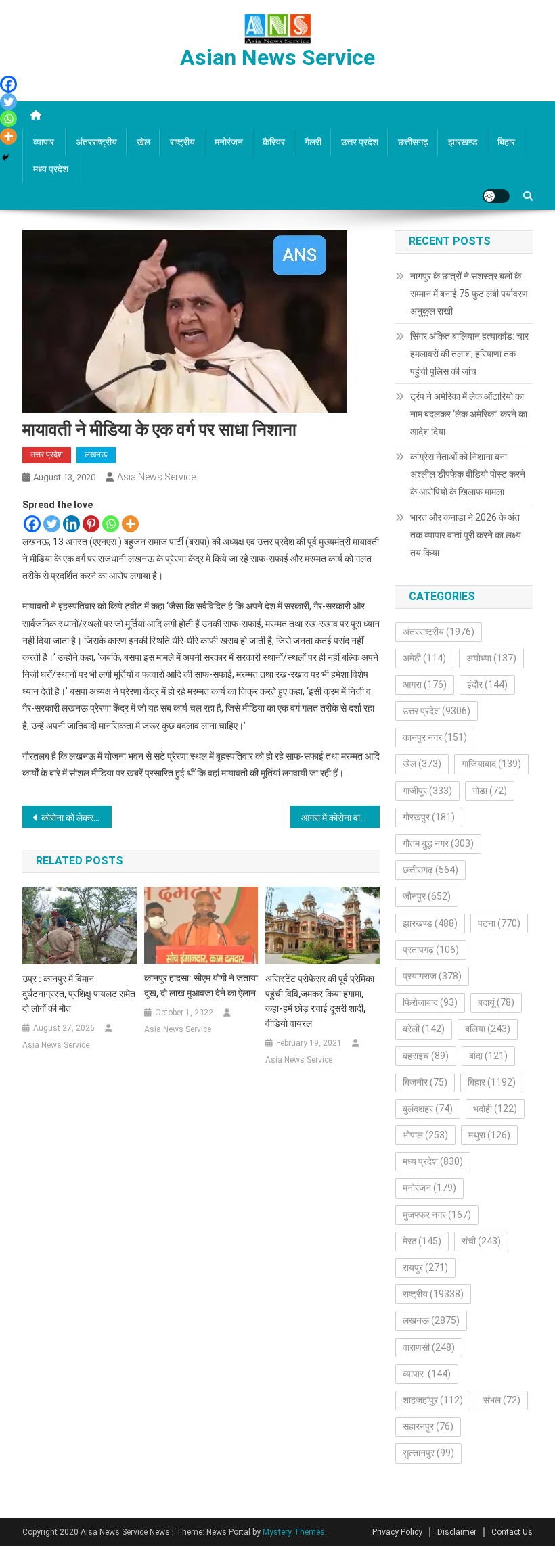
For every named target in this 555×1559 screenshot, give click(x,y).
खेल (143, 142)
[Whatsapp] (110, 523)
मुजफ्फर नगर (437, 1214)
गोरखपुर (429, 817)
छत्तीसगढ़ (413, 142)
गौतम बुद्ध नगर (438, 843)
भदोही (495, 1108)
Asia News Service (156, 476)
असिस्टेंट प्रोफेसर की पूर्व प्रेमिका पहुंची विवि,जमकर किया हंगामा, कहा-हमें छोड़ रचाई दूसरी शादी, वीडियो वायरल (319, 1001)
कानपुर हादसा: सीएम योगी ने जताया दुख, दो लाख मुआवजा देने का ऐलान (201, 985)
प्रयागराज (432, 976)
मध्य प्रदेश (50, 169)
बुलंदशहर (428, 1108)
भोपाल (425, 1135)
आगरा (425, 684)
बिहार (506, 142)
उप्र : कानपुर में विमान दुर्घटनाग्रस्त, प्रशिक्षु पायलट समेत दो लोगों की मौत (78, 993)
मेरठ (422, 1241)
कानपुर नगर (435, 737)
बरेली (424, 1028)
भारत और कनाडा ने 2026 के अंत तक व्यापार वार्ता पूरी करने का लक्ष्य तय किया (465, 535)
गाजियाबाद (491, 763)
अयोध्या (491, 658)
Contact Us (512, 1532)
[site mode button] (496, 196)
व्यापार (44, 142)
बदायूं (496, 1002)
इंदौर (487, 684)
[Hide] (5, 157)
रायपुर (425, 1267)
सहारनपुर (428, 1426)
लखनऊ (96, 454)
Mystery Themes (294, 1532)
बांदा (488, 1055)
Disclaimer (456, 1532)
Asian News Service (277, 57)
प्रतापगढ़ (431, 949)
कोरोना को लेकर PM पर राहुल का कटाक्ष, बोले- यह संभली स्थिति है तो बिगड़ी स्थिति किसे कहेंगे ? (76, 817)
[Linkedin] (71, 523)
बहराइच (426, 1055)
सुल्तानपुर (428, 1452)
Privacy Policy (397, 1532)
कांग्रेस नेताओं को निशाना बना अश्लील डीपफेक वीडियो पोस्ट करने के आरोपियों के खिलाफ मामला (467, 474)
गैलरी (313, 142)
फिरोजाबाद (430, 1002)
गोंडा (489, 790)
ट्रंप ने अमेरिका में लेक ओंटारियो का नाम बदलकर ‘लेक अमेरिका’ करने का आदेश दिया (468, 414)
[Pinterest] (91, 523)
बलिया (487, 1028)
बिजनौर (425, 1082)
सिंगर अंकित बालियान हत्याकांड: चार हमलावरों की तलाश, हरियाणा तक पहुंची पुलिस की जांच (469, 354)
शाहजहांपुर (433, 1400)
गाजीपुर (427, 790)
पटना (499, 923)
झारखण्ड (463, 142)
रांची (481, 1241)
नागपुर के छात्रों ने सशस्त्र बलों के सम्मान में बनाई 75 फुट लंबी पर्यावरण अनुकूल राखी (469, 294)
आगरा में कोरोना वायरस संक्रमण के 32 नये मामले (340, 817)
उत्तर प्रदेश (359, 142)
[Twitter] (51, 523)
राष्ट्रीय (182, 142)
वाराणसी (429, 1347)
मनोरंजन (229, 142)
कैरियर (274, 142)
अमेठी (424, 658)
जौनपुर (427, 896)
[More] (130, 523)
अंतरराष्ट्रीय (96, 142)
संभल (501, 1400)
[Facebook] (32, 523)
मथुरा (489, 1135)
